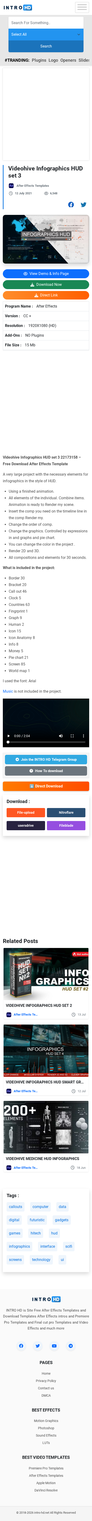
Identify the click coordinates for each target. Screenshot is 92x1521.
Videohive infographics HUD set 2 (39, 1005)
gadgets (61, 1220)
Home (46, 1373)
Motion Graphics (46, 1421)
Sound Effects (46, 1435)
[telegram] (70, 1346)
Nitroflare (66, 812)
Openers (68, 60)
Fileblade (66, 825)
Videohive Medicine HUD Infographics (42, 1158)
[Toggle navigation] (82, 7)
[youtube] (54, 1346)
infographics (19, 1246)
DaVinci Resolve (46, 1490)
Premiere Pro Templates (46, 1468)
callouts (15, 1206)
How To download (49, 771)
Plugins (39, 60)
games (14, 1233)
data (62, 1206)
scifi (68, 1246)
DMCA (46, 1395)
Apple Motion (46, 1483)
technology (41, 1259)
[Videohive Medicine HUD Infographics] (46, 1127)
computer (40, 1206)
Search (46, 46)
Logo (53, 60)
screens (15, 1259)
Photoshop (46, 1428)
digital (14, 1220)
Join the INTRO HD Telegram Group (49, 759)
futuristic (37, 1220)
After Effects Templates (33, 185)
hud (54, 1233)
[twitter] (37, 1346)
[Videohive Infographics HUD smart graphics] (46, 1051)
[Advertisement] (46, 114)
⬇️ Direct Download (46, 786)
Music (8, 691)
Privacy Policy (46, 1381)
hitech (36, 1233)
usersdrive (26, 825)
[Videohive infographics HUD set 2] (46, 974)
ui (62, 1259)
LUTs (46, 1443)
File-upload (25, 812)
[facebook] (21, 1346)
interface (47, 1246)
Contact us (46, 1388)
